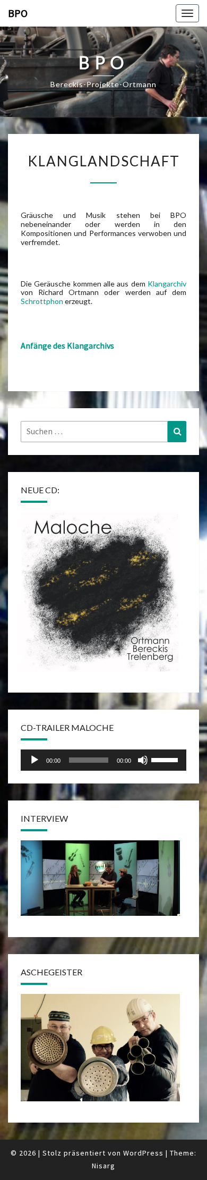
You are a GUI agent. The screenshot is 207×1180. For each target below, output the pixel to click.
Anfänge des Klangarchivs (67, 345)
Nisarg (103, 1165)
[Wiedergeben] (34, 760)
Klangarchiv (167, 283)
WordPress (143, 1153)
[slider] (166, 759)
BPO (18, 13)
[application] (103, 760)
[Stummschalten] (142, 760)
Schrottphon (42, 301)
